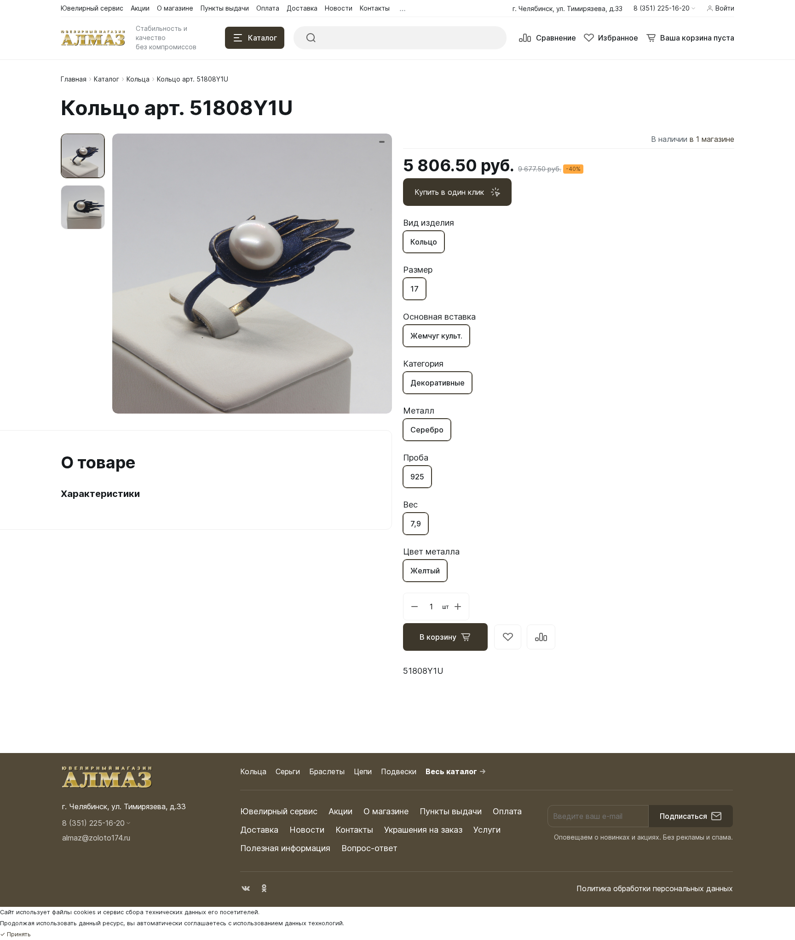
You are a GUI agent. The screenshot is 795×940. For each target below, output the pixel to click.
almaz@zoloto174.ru (96, 837)
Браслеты (327, 771)
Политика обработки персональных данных (654, 888)
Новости (306, 830)
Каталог (106, 79)
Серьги (288, 771)
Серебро (427, 429)
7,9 (415, 523)
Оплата (507, 811)
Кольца (138, 79)
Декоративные (437, 382)
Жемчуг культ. (436, 335)
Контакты (354, 830)
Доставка (259, 830)
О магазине (386, 811)
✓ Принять (15, 934)
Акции (340, 811)
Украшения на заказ (423, 830)
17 (414, 288)
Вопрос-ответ (369, 848)
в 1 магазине (712, 139)
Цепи (363, 771)
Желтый (425, 570)
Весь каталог (451, 771)
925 (417, 476)
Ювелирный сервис (278, 811)
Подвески (398, 771)
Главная (73, 79)
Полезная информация (285, 848)
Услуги (487, 830)
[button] (664, 8)
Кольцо (423, 241)
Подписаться (683, 816)
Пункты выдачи (451, 811)
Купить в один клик (449, 192)
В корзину (438, 637)
